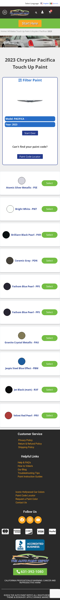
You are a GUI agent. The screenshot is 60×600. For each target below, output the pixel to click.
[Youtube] (38, 520)
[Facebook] (22, 520)
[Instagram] (30, 520)
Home (3, 31)
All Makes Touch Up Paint (19, 31)
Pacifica (43, 31)
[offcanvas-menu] (4, 12)
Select (49, 183)
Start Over (30, 133)
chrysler (34, 31)
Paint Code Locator (30, 156)
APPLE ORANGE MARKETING (40, 597)
